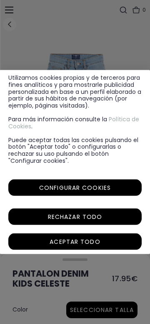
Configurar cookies (75, 187)
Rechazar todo (75, 216)
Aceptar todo (75, 241)
